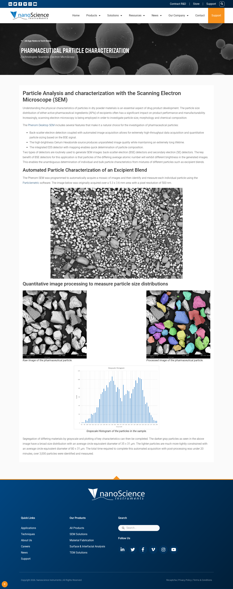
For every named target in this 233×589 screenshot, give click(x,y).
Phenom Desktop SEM (41, 125)
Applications (28, 528)
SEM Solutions (78, 534)
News (24, 552)
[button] (221, 3)
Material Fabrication (82, 540)
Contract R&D (178, 3)
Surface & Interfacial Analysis (87, 546)
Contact (200, 15)
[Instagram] (30, 4)
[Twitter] (15, 4)
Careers (25, 546)
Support (211, 3)
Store (196, 3)
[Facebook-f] (20, 4)
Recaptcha (171, 580)
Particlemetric (31, 182)
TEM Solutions (78, 552)
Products (91, 15)
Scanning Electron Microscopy (56, 57)
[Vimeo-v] (25, 4)
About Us (26, 540)
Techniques (28, 534)
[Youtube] (35, 4)
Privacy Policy (185, 580)
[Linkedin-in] (10, 4)
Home (75, 15)
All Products (77, 528)
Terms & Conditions (202, 580)
